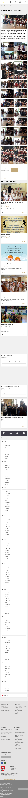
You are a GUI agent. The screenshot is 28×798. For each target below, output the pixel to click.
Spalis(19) (7, 469)
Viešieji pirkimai (4, 736)
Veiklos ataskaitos (4, 741)
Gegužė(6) (7, 530)
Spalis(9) (6, 596)
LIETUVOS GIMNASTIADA (7, 324)
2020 (5, 589)
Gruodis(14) (7, 519)
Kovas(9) (6, 480)
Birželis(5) (7, 576)
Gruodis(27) (7, 465)
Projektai (3, 735)
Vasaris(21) (7, 657)
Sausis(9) (6, 458)
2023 (5, 515)
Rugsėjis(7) (7, 497)
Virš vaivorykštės (5, 294)
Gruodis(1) (7, 543)
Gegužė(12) (7, 476)
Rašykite (3, 757)
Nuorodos (16, 729)
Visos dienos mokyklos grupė (20, 706)
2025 (5, 461)
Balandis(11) (7, 452)
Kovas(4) (6, 532)
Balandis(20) (7, 654)
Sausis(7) (6, 484)
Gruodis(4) (7, 567)
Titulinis (2, 5)
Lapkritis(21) (7, 642)
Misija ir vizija (3, 706)
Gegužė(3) (7, 552)
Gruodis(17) (7, 491)
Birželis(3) (7, 449)
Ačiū (14, 170)
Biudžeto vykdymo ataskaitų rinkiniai (6, 730)
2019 (5, 617)
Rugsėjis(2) (7, 524)
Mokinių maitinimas (18, 709)
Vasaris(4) (7, 482)
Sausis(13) (7, 512)
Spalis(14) (7, 495)
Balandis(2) (7, 554)
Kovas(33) (7, 656)
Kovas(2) (6, 556)
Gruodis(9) (7, 592)
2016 (5, 681)
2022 (5, 539)
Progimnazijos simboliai (5, 710)
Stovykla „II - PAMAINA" (6, 355)
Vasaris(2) (7, 584)
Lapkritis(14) (7, 668)
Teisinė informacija (18, 747)
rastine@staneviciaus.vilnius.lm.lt (9, 779)
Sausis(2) (6, 560)
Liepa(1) (6, 447)
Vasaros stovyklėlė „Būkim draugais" (9, 263)
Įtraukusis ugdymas (18, 707)
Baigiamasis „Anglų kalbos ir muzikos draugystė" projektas (12, 203)
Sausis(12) (7, 613)
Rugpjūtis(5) (7, 473)
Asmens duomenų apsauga (20, 732)
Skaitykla (16, 715)
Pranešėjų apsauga (18, 738)
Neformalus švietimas (19, 710)
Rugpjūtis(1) (7, 445)
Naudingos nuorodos (19, 741)
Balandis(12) (7, 478)
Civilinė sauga (17, 745)
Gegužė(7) (7, 504)
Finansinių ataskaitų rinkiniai (6, 732)
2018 (5, 637)
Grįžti (4, 178)
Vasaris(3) (7, 534)
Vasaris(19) (7, 611)
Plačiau (23, 212)
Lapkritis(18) (7, 467)
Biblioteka (16, 713)
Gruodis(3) (7, 620)
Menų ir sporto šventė (6, 234)
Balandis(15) (7, 608)
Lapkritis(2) (7, 521)
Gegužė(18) (7, 652)
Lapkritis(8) (7, 622)
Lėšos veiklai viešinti (5, 733)
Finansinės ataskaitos (5, 739)
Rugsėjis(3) (7, 546)
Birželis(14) (7, 502)
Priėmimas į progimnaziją (19, 742)
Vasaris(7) (7, 456)
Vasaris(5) (7, 632)
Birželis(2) (7, 528)
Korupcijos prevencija (19, 744)
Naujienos (8, 5)
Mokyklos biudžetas (5, 738)
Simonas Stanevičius (5, 709)
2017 (5, 663)
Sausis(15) (7, 659)
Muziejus (3, 712)
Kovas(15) (7, 454)
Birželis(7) (7, 650)
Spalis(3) (6, 522)
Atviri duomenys (18, 748)
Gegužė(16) (7, 606)
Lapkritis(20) (7, 493)
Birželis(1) (7, 550)
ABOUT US (5, 695)
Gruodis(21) (7, 666)
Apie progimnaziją (4, 707)
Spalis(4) (6, 624)
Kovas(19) (7, 688)
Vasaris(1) (7, 690)
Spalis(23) (7, 644)
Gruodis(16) (7, 640)
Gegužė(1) (7, 626)
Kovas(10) (7, 508)
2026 (5, 441)
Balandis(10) (7, 628)
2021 (5, 563)
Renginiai (13, 5)
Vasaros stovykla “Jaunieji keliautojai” (10, 386)
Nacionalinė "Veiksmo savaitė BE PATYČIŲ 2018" (12, 417)
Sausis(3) (6, 536)
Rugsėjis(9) (7, 471)
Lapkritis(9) (7, 594)
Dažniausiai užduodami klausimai (19, 736)
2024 (5, 487)
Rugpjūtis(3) (7, 498)
